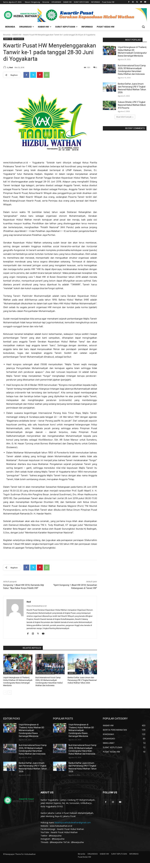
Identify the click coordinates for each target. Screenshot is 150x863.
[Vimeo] (141, 2)
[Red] (5, 67)
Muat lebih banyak (123, 117)
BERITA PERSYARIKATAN (13, 673)
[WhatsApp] (47, 75)
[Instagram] (133, 2)
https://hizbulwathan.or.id (36, 606)
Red (11, 67)
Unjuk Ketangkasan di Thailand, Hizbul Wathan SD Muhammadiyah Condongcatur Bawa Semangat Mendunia (31, 730)
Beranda (6, 34)
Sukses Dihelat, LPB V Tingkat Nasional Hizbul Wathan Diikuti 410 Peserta (132, 105)
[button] (143, 26)
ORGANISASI (18, 39)
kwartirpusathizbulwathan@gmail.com (73, 822)
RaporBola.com (12, 648)
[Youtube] (145, 2)
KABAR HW (16, 34)
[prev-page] (5, 692)
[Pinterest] (40, 75)
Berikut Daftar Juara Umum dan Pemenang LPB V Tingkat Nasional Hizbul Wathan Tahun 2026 (82, 680)
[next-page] (10, 692)
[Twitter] (137, 2)
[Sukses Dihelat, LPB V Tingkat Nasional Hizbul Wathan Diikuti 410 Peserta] (109, 105)
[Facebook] (129, 2)
